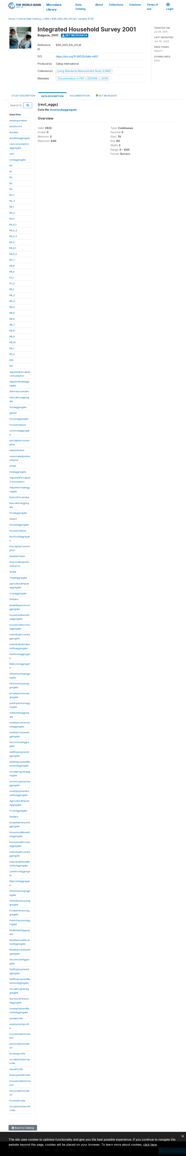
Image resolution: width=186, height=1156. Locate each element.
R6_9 (12, 271)
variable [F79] (86, 18)
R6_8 (12, 265)
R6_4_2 (13, 230)
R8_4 (12, 307)
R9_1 (11, 348)
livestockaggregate (63, 109)
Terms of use (152, 6)
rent (11, 153)
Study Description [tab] (23, 95)
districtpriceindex (19, 391)
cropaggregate (18, 593)
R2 (10, 177)
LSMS (46, 18)
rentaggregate (17, 159)
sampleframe (16, 450)
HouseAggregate (19, 524)
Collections (116, 4)
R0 (10, 165)
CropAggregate (18, 810)
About (99, 4)
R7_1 (11, 277)
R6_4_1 (12, 224)
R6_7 (12, 259)
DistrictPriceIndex (19, 497)
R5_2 (12, 200)
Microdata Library (53, 7)
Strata (12, 571)
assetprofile (16, 1018)
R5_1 (11, 194)
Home (12, 18)
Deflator (14, 599)
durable (13, 132)
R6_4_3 (13, 236)
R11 (11, 365)
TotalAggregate (18, 577)
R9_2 (12, 354)
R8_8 (12, 330)
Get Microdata (76, 35)
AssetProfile (16, 1069)
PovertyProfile (17, 1100)
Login (169, 8)
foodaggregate (18, 407)
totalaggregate (17, 471)
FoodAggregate (18, 512)
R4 (10, 189)
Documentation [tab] (80, 95)
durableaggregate (19, 138)
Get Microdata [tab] (107, 95)
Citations (135, 4)
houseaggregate (18, 418)
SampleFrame (17, 556)
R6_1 (11, 206)
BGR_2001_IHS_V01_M (64, 18)
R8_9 (12, 336)
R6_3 (12, 218)
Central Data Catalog (29, 18)
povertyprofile (17, 1053)
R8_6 (12, 318)
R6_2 (12, 212)
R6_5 (12, 242)
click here (150, 1144)
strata (12, 465)
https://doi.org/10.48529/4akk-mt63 (77, 56)
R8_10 (12, 342)
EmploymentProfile (19, 1075)
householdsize (17, 424)
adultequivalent (18, 120)
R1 (10, 171)
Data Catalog (80, 6)
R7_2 (12, 283)
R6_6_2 (13, 254)
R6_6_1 (12, 248)
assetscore (15, 126)
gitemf (13, 412)
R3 (10, 183)
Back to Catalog (24, 1127)
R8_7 (12, 324)
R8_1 (11, 289)
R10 (11, 360)
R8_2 (12, 295)
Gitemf (13, 518)
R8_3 (12, 301)
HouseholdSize (17, 530)
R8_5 (12, 312)
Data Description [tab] (52, 96)
